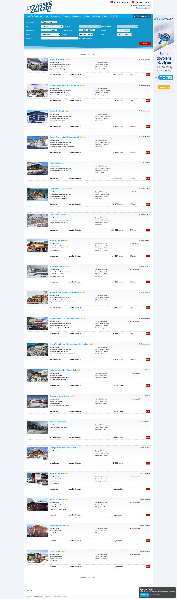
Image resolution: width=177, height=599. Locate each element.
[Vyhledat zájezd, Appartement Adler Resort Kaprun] (37, 90)
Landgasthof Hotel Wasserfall (63, 448)
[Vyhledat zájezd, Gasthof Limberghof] (37, 194)
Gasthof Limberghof (59, 189)
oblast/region (66, 26)
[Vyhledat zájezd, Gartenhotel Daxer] (37, 220)
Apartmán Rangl (57, 111)
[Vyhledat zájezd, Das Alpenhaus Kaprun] (37, 401)
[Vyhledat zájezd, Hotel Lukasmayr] (37, 168)
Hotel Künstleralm (57, 266)
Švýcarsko (76, 16)
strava (64, 34)
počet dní (103, 30)
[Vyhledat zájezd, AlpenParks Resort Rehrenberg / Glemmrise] (37, 349)
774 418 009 (121, 2)
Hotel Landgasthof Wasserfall (63, 370)
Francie (66, 16)
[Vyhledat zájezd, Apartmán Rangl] (37, 116)
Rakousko (55, 16)
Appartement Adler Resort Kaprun (64, 85)
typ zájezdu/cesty (30, 22)
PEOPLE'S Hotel (57, 499)
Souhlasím (144, 595)
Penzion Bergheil (57, 525)
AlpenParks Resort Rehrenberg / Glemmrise (69, 344)
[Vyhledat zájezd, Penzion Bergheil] (37, 530)
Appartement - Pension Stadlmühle (65, 318)
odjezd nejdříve (30, 30)
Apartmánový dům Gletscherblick (64, 137)
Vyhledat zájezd (143, 16)
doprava (28, 34)
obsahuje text (29, 38)
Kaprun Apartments (58, 422)
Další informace (155, 595)
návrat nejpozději (67, 30)
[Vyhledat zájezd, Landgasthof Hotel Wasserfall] (37, 453)
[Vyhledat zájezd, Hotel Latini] (37, 556)
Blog (105, 16)
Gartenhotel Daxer (58, 215)
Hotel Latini (55, 551)
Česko (86, 16)
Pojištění (113, 16)
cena (102, 34)
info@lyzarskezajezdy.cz (143, 8)
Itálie (46, 16)
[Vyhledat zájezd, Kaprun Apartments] (37, 427)
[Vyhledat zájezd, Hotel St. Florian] (37, 245)
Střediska (96, 16)
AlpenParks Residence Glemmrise (64, 292)
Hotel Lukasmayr (57, 163)
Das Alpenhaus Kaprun (60, 396)
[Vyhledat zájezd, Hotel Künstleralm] (37, 271)
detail (147, 74)
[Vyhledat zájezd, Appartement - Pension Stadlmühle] (37, 323)
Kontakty (30, 590)
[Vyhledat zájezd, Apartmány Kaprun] (37, 64)
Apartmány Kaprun (58, 59)
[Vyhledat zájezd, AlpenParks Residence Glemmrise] (37, 297)
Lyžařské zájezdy (34, 16)
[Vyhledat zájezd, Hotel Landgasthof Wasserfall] (37, 375)
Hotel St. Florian (57, 240)
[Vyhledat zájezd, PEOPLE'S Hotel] (37, 504)
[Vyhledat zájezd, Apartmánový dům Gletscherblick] (37, 142)
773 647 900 (142, 2)
